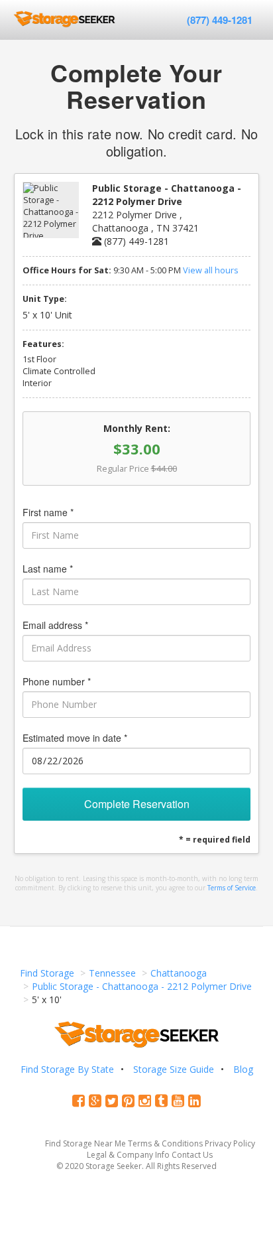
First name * (48, 512)
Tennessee (112, 973)
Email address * (55, 625)
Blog (243, 1069)
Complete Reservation (137, 803)
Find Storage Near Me (85, 1143)
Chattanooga (178, 973)
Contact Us (192, 1154)
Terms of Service (231, 887)
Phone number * (57, 681)
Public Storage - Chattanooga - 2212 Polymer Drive (142, 986)
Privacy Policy (230, 1143)
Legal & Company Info (128, 1154)
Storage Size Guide (173, 1069)
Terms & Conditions (165, 1143)
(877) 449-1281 (219, 20)
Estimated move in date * (75, 737)
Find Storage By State (67, 1069)
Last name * (48, 568)
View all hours (211, 270)
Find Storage (47, 973)
